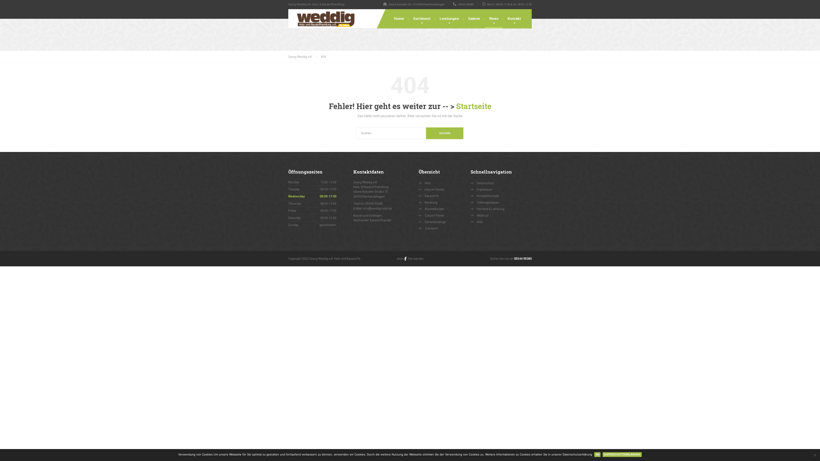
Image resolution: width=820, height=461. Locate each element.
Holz (428, 183)
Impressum (484, 189)
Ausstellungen (434, 209)
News (493, 18)
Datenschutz (485, 183)
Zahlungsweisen (488, 202)
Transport (431, 228)
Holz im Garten (435, 189)
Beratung (431, 202)
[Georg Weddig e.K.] (322, 18)
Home (399, 18)
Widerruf (483, 215)
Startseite (473, 106)
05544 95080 (523, 258)
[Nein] (815, 455)
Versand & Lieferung (490, 209)
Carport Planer (434, 215)
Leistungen (449, 18)
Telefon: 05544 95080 (368, 203)
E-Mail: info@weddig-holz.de (372, 208)
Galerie (474, 18)
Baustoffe (432, 196)
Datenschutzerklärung (622, 454)
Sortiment (421, 18)
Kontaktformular (488, 196)
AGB (480, 222)
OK (597, 454)
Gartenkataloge (435, 222)
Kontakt (514, 18)
